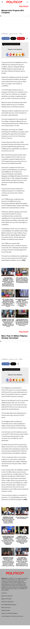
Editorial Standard (5, 610)
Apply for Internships (6, 598)
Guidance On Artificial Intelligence (9, 613)
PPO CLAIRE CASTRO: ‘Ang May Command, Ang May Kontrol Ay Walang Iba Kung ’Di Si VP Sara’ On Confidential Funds (22, 280)
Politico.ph (5, 33)
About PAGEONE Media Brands (8, 604)
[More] (27, 38)
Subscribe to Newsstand (7, 601)
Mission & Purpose (6, 607)
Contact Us (4, 593)
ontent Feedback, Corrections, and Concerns (12, 616)
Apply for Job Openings (6, 595)
